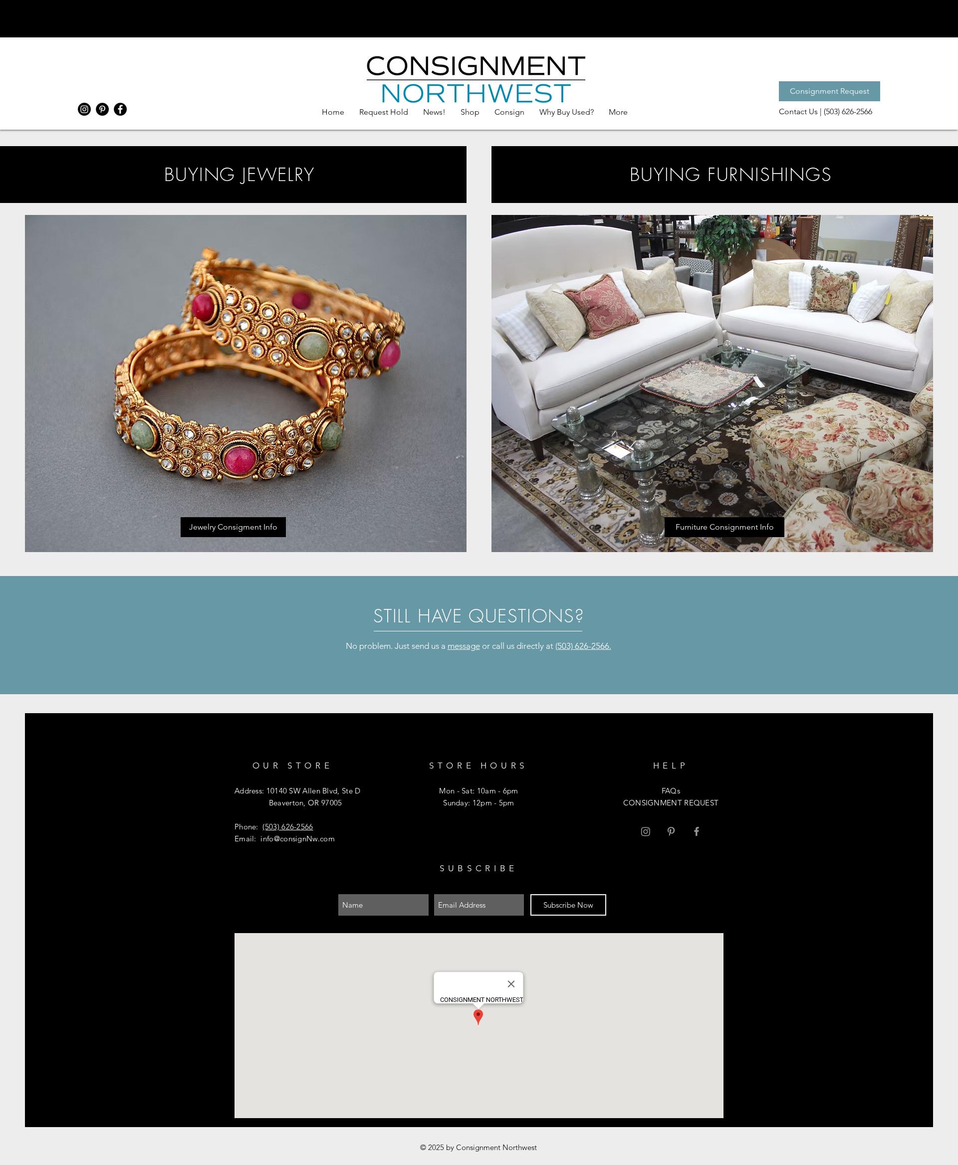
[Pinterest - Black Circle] (102, 109)
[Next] (895, 18)
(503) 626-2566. (583, 646)
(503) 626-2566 (287, 826)
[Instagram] (84, 109)
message (464, 646)
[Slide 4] (479, 17)
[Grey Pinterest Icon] (671, 831)
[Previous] (63, 18)
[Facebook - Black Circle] (120, 109)
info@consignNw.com (297, 838)
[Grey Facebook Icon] (697, 831)
